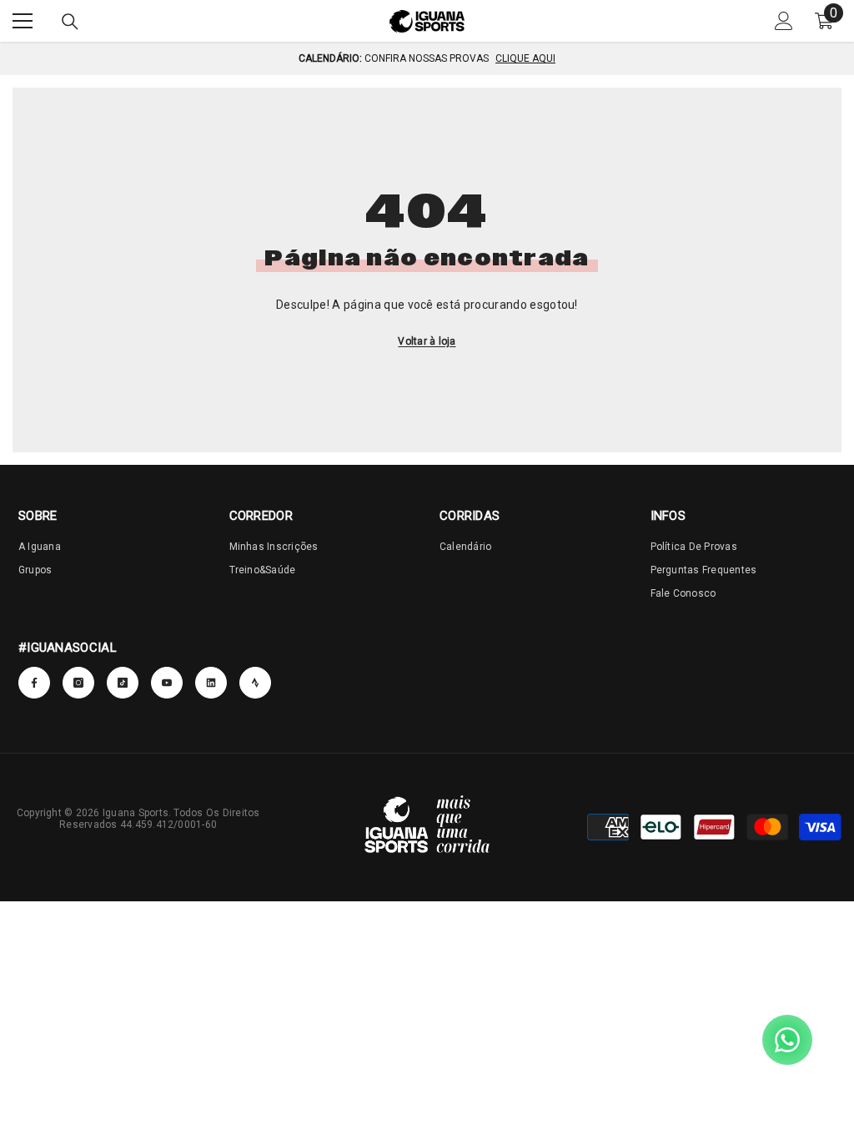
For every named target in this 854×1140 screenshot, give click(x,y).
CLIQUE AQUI (525, 58)
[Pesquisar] (70, 22)
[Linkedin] (255, 683)
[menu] (23, 21)
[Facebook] (34, 683)
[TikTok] (122, 683)
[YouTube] (167, 683)
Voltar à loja (426, 341)
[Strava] (211, 683)
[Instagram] (78, 683)
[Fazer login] (784, 21)
